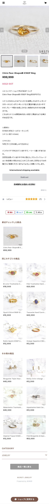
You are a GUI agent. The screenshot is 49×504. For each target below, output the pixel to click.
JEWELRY (6, 455)
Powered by (22, 481)
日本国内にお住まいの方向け (24, 184)
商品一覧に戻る (24, 467)
